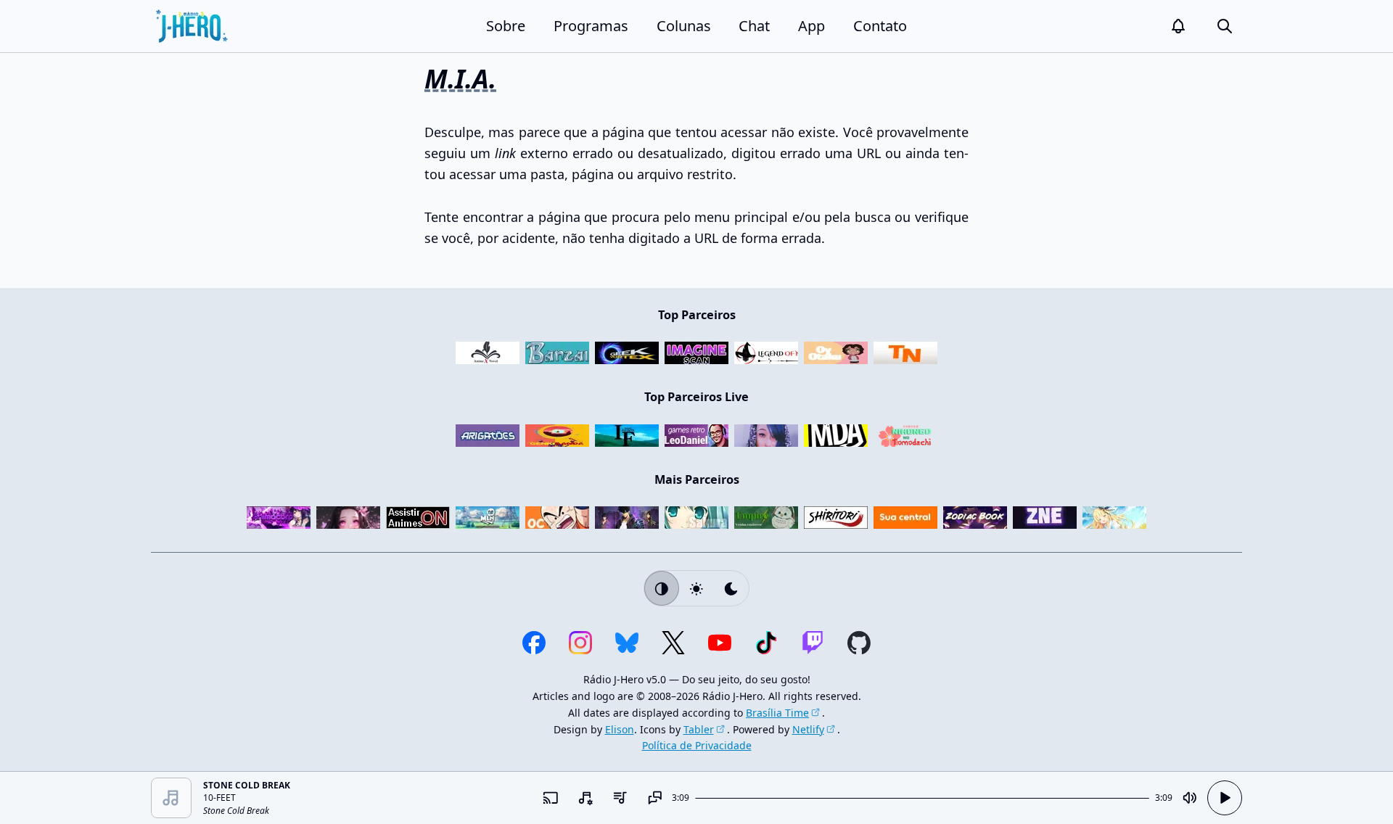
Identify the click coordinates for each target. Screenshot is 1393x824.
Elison (619, 729)
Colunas (684, 26)
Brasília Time (777, 713)
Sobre (505, 26)
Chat (754, 26)
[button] (1178, 26)
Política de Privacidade (697, 745)
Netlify (808, 729)
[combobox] (584, 797)
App (811, 26)
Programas (591, 26)
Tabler (698, 729)
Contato (880, 26)
